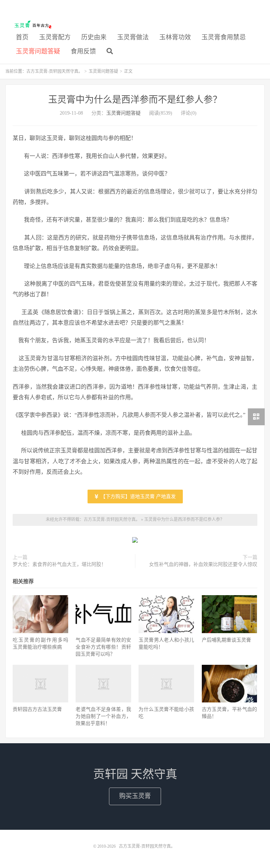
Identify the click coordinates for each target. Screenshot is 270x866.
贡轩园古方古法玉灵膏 (37, 709)
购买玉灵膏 (135, 796)
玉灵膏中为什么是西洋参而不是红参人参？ (135, 100)
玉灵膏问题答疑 (38, 51)
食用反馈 (83, 51)
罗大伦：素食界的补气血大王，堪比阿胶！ (59, 564)
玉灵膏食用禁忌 (223, 37)
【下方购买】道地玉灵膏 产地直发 (137, 496)
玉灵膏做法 (133, 37)
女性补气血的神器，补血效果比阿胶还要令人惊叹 (203, 564)
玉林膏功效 (175, 37)
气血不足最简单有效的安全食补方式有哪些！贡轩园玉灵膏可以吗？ (103, 647)
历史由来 (94, 37)
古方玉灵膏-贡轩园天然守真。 (31, 25)
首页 (22, 37)
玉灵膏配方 (55, 37)
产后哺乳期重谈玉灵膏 (226, 640)
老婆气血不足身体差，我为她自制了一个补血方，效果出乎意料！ (103, 716)
